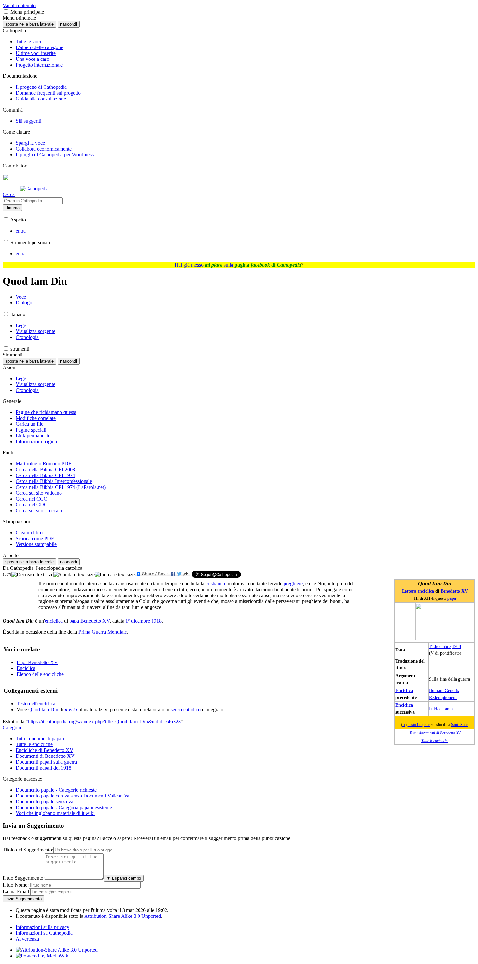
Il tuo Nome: (16, 885)
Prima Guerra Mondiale (102, 632)
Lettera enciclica (418, 591)
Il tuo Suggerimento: (24, 878)
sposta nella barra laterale (29, 24)
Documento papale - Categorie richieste (56, 790)
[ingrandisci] (115, 575)
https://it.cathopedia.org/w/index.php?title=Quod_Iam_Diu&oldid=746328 (104, 721)
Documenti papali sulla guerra (46, 762)
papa (451, 598)
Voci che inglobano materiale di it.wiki (55, 813)
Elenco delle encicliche (40, 674)
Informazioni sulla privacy (42, 927)
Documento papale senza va (44, 801)
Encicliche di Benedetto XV (44, 750)
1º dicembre (440, 646)
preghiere (293, 583)
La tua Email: (16, 891)
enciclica (54, 620)
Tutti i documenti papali (40, 738)
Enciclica (404, 690)
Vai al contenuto (19, 5)
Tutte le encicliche (434, 741)
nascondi (68, 24)
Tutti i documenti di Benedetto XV (434, 733)
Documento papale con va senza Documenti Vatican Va (72, 795)
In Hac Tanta (441, 708)
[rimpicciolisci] (32, 575)
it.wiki (71, 709)
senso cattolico (186, 709)
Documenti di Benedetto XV (45, 756)
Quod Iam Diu (43, 709)
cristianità (215, 583)
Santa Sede (459, 725)
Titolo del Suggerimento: (28, 849)
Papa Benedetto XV (37, 662)
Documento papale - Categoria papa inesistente (64, 807)
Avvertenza (27, 939)
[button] (6, 11)
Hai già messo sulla (238, 265)
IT (403, 725)
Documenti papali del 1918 (43, 767)
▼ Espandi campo (123, 878)
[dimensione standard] (74, 575)
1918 (456, 646)
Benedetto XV (454, 591)
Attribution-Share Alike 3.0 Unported (122, 916)
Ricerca (12, 207)
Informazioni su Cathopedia (44, 933)
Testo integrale (419, 725)
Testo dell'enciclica (36, 703)
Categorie (12, 727)
